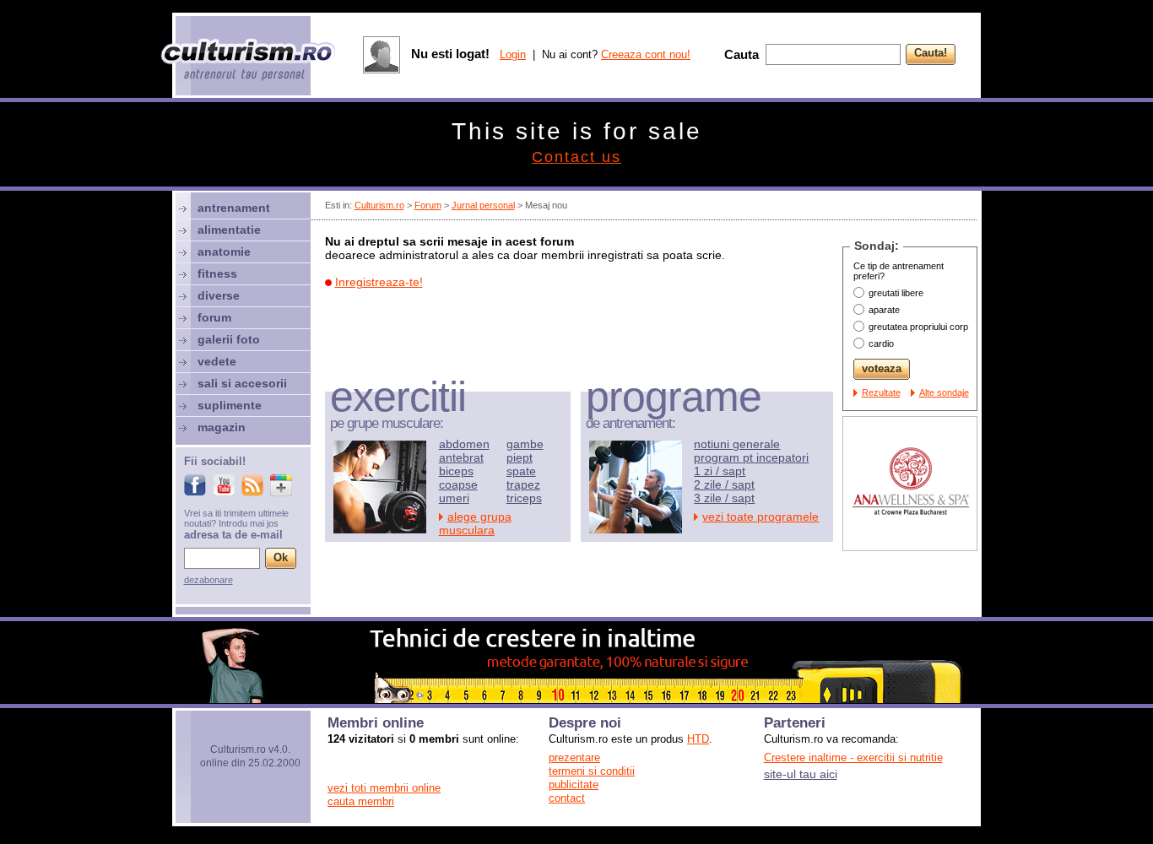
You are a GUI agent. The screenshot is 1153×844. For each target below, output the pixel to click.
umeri (454, 498)
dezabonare (208, 580)
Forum (427, 205)
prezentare (574, 757)
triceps (524, 498)
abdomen (464, 444)
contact (567, 798)
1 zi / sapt (719, 471)
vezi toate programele (760, 516)
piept (519, 457)
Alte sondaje (944, 392)
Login (513, 54)
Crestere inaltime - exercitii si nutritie (853, 757)
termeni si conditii (592, 771)
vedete (217, 361)
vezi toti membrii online (384, 788)
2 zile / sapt (724, 484)
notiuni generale (737, 444)
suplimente (230, 405)
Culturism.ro (379, 205)
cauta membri (360, 801)
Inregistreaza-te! (379, 282)
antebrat (461, 457)
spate (521, 471)
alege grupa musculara (475, 523)
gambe (525, 444)
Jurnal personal (483, 205)
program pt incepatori (751, 457)
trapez (523, 484)
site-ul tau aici (800, 774)
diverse (219, 295)
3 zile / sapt (724, 498)
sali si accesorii (242, 383)
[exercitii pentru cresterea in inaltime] (576, 699)
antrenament (234, 207)
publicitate (573, 784)
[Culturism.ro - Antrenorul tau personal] (249, 61)
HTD (698, 739)
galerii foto (229, 339)
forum (214, 317)
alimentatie (229, 229)
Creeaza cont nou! (645, 54)
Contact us (576, 157)
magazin (222, 427)
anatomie (224, 251)
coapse (458, 484)
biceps (456, 471)
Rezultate (881, 392)
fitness (217, 273)
